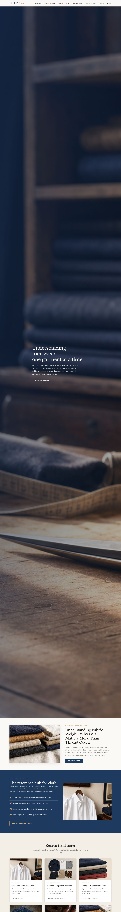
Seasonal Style (77, 3)
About (102, 3)
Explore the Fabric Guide (22, 823)
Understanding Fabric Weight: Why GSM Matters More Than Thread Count (84, 736)
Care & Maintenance (91, 3)
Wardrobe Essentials (63, 3)
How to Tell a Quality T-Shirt (94, 886)
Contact (109, 3)
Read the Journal (42, 380)
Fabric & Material (49, 3)
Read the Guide (74, 761)
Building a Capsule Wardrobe (59, 886)
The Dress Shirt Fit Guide (23, 886)
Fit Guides (38, 3)
